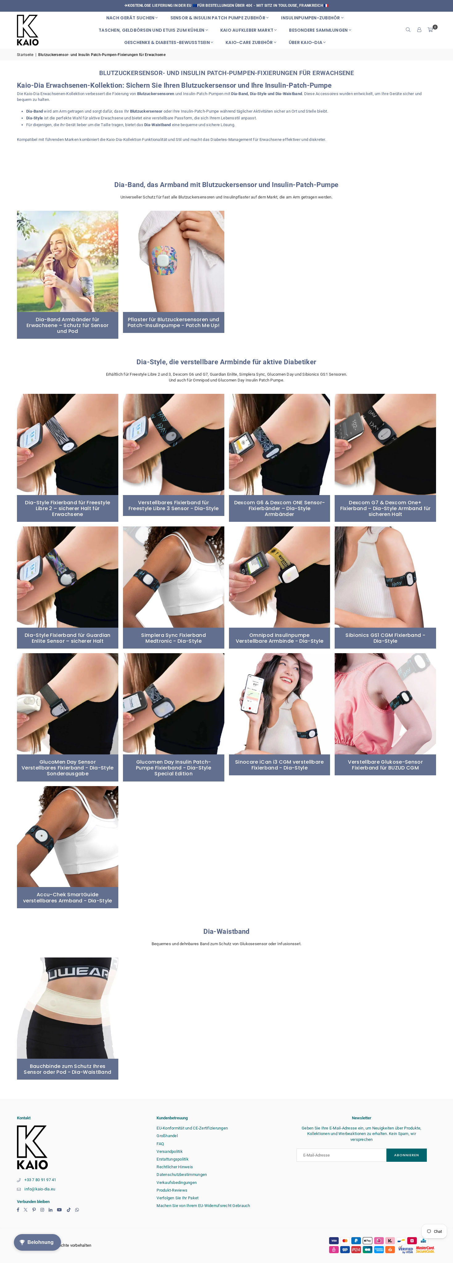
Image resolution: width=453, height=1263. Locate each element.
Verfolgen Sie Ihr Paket (177, 1198)
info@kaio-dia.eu (39, 1189)
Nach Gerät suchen (130, 18)
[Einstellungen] (419, 30)
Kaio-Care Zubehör (249, 42)
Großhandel (167, 1135)
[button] (430, 30)
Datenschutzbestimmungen (182, 1174)
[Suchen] (408, 30)
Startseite (25, 55)
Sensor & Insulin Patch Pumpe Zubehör (217, 18)
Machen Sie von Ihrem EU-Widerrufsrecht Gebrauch (203, 1205)
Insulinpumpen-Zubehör (310, 18)
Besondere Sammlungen (318, 30)
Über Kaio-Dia (305, 42)
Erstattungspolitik (173, 1159)
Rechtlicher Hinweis (175, 1167)
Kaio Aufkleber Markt (246, 30)
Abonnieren (406, 1155)
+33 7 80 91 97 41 (40, 1179)
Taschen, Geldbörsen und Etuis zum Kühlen (151, 30)
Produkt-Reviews (172, 1190)
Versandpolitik (170, 1151)
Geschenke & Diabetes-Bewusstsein (167, 42)
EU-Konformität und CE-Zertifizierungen (192, 1128)
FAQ (160, 1143)
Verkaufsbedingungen (177, 1182)
